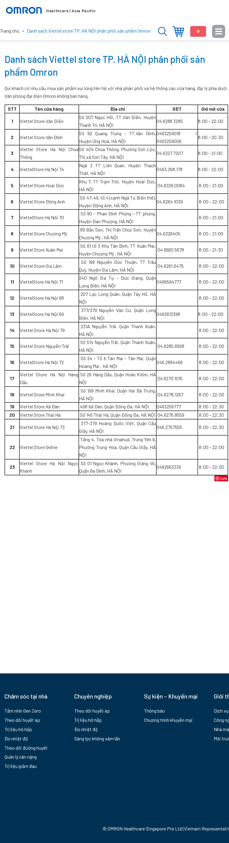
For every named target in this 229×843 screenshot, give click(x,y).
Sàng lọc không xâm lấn (97, 738)
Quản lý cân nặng (20, 757)
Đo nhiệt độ (16, 738)
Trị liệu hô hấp (18, 729)
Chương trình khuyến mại (168, 720)
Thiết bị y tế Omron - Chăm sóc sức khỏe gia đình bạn (50, 10)
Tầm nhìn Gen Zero (22, 710)
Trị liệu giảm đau (20, 766)
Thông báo (154, 710)
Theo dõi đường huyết (26, 748)
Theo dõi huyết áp (22, 720)
